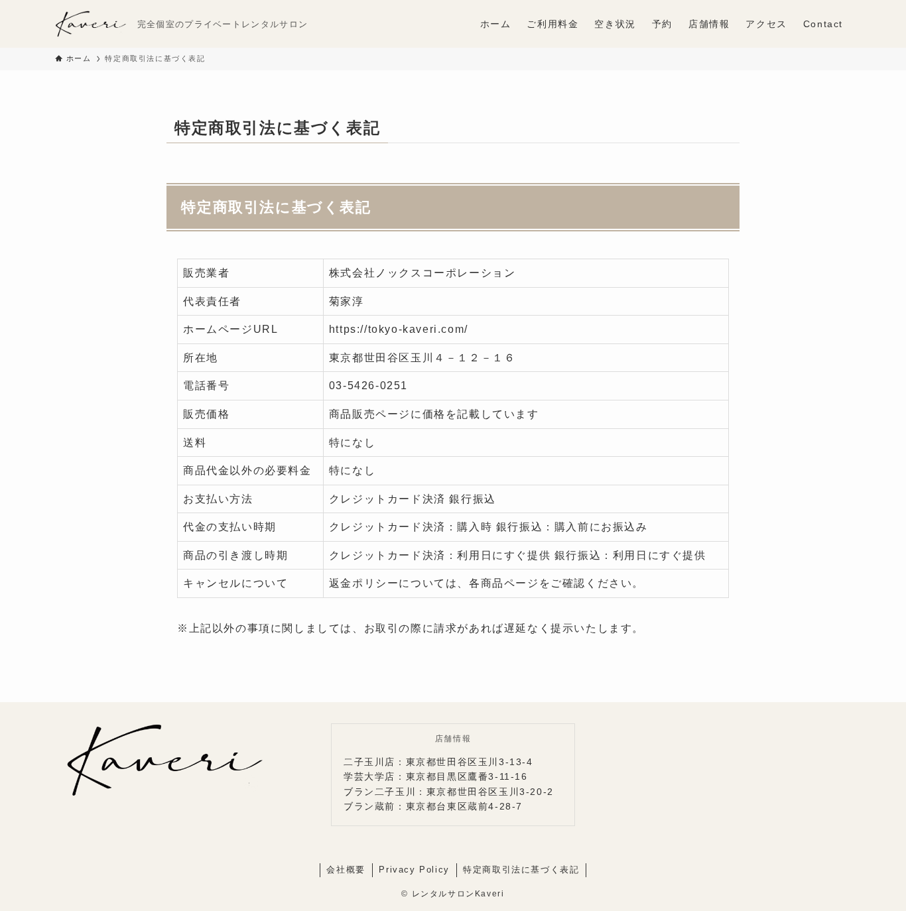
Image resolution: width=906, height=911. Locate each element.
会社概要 (345, 870)
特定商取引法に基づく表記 (521, 870)
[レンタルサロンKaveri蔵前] (91, 24)
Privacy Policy (414, 870)
